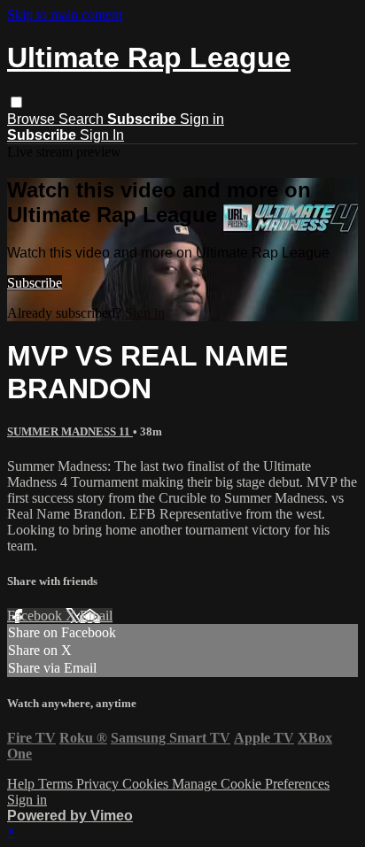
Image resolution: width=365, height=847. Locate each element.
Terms (57, 783)
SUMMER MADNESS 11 (70, 431)
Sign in (202, 119)
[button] (16, 102)
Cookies (147, 783)
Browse (32, 119)
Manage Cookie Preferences (251, 783)
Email (96, 615)
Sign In (102, 134)
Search (82, 119)
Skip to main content (64, 14)
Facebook (36, 615)
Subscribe (34, 282)
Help (22, 783)
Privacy (99, 783)
